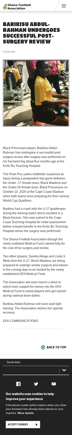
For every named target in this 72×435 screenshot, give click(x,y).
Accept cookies (18, 424)
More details (26, 413)
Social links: (14, 362)
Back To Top (56, 347)
